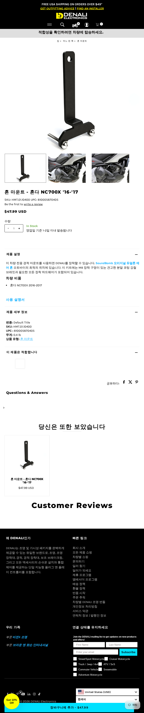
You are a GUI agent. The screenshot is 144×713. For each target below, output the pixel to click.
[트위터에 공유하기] (130, 383)
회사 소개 (79, 548)
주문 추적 (79, 597)
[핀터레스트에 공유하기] (137, 383)
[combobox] (107, 692)
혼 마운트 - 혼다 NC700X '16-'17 (27, 480)
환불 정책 (79, 588)
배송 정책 (79, 584)
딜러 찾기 (79, 566)
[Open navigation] (49, 24)
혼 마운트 (82, 41)
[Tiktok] (39, 694)
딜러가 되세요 (82, 570)
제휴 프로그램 (82, 575)
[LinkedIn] (29, 694)
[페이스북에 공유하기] (124, 383)
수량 (7, 221)
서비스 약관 (80, 611)
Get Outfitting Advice (57, 8)
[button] (12, 701)
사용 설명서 (15, 300)
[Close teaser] (20, 692)
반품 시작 (79, 593)
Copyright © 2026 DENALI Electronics (31, 701)
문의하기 (79, 561)
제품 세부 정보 (17, 312)
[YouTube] (23, 694)
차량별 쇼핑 (80, 557)
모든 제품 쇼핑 (82, 552)
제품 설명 (13, 254)
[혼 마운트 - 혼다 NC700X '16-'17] (27, 454)
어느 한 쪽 (68, 41)
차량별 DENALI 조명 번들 (89, 602)
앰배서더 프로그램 (85, 579)
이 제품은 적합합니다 (21, 352)
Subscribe (128, 652)
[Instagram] (34, 694)
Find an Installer (90, 8)
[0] (75, 25)
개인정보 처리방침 (85, 606)
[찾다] (62, 24)
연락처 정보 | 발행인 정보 (89, 615)
